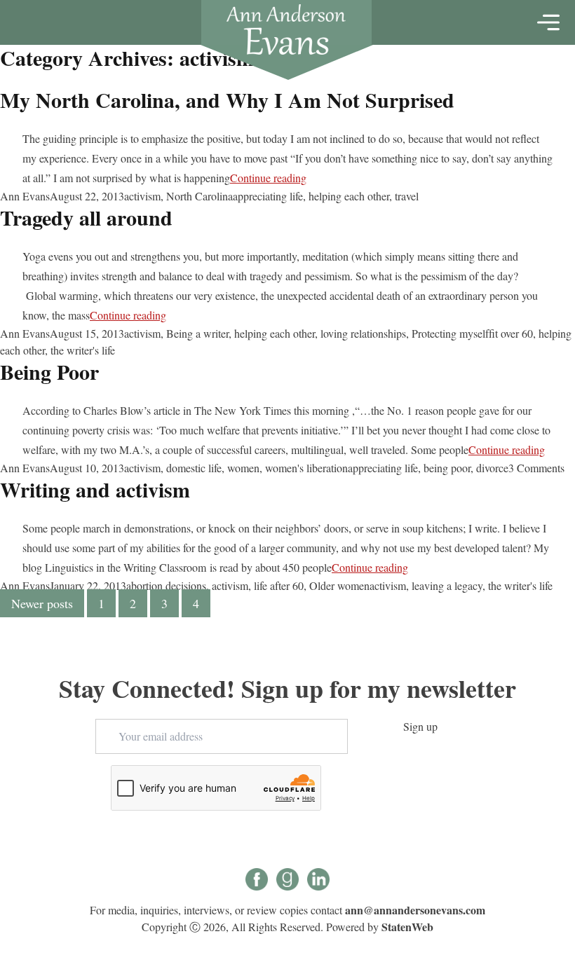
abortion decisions (166, 585)
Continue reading (268, 177)
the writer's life (82, 350)
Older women (339, 585)
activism (142, 195)
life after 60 (279, 585)
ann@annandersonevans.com (415, 910)
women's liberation (306, 467)
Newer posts (42, 603)
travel (407, 195)
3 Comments (536, 467)
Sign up (420, 726)
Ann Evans (25, 195)
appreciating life (268, 195)
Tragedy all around (86, 217)
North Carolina (199, 195)
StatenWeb (407, 927)
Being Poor (49, 371)
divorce (492, 467)
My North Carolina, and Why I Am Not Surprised (227, 99)
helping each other (349, 195)
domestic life (194, 467)
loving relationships (363, 333)
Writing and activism (95, 489)
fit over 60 (511, 333)
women (243, 467)
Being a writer (197, 333)
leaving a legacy (447, 585)
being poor (447, 467)
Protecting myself (450, 333)
